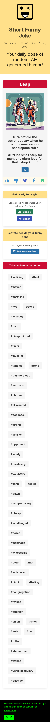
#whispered (18, 572)
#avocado (17, 385)
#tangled (17, 365)
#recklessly (18, 464)
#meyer (16, 287)
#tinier (15, 346)
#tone (35, 365)
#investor (17, 355)
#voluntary (18, 474)
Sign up (27, 212)
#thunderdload (20, 375)
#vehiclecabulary (22, 670)
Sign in (26, 218)
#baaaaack (18, 415)
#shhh (15, 483)
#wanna (16, 661)
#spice (32, 483)
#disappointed (20, 336)
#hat (30, 562)
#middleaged (19, 523)
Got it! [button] (9, 717)
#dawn (15, 493)
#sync (30, 306)
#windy (15, 454)
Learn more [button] (10, 710)
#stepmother (19, 651)
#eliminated (18, 405)
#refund (16, 602)
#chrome (16, 395)
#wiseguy (17, 316)
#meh (14, 631)
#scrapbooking (21, 503)
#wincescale (19, 552)
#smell (33, 621)
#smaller (16, 434)
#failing (34, 582)
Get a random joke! (27, 251)
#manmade (18, 542)
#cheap (16, 513)
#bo (29, 631)
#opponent (18, 444)
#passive (17, 680)
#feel (35, 277)
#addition (17, 611)
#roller (15, 641)
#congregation (20, 592)
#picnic (15, 582)
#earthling (17, 296)
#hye (14, 306)
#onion (15, 621)
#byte (15, 562)
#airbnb (16, 424)
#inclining (17, 277)
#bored (15, 533)
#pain (14, 326)
